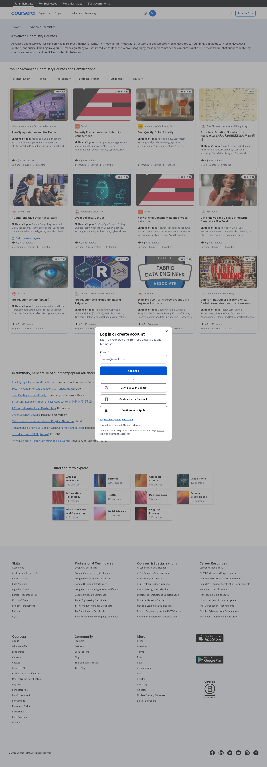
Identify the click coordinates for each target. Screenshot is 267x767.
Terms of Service (117, 433)
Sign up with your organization (116, 419)
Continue (133, 371)
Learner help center (133, 425)
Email (104, 352)
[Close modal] (166, 331)
